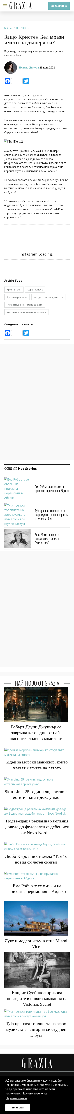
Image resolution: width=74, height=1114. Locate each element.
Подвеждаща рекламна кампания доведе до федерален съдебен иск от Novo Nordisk (37, 827)
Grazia (7, 28)
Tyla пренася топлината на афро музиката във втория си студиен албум (51, 514)
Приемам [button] (18, 1107)
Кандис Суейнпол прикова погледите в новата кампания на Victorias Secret (37, 998)
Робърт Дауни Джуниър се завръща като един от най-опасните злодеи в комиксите (36, 732)
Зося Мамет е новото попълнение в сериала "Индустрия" (47, 538)
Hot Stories (22, 28)
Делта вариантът (17, 297)
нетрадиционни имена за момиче (26, 312)
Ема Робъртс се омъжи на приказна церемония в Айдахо (52, 488)
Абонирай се (59, 5)
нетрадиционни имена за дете (25, 304)
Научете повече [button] (16, 1098)
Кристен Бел (14, 289)
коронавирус (35, 289)
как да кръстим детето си (48, 297)
